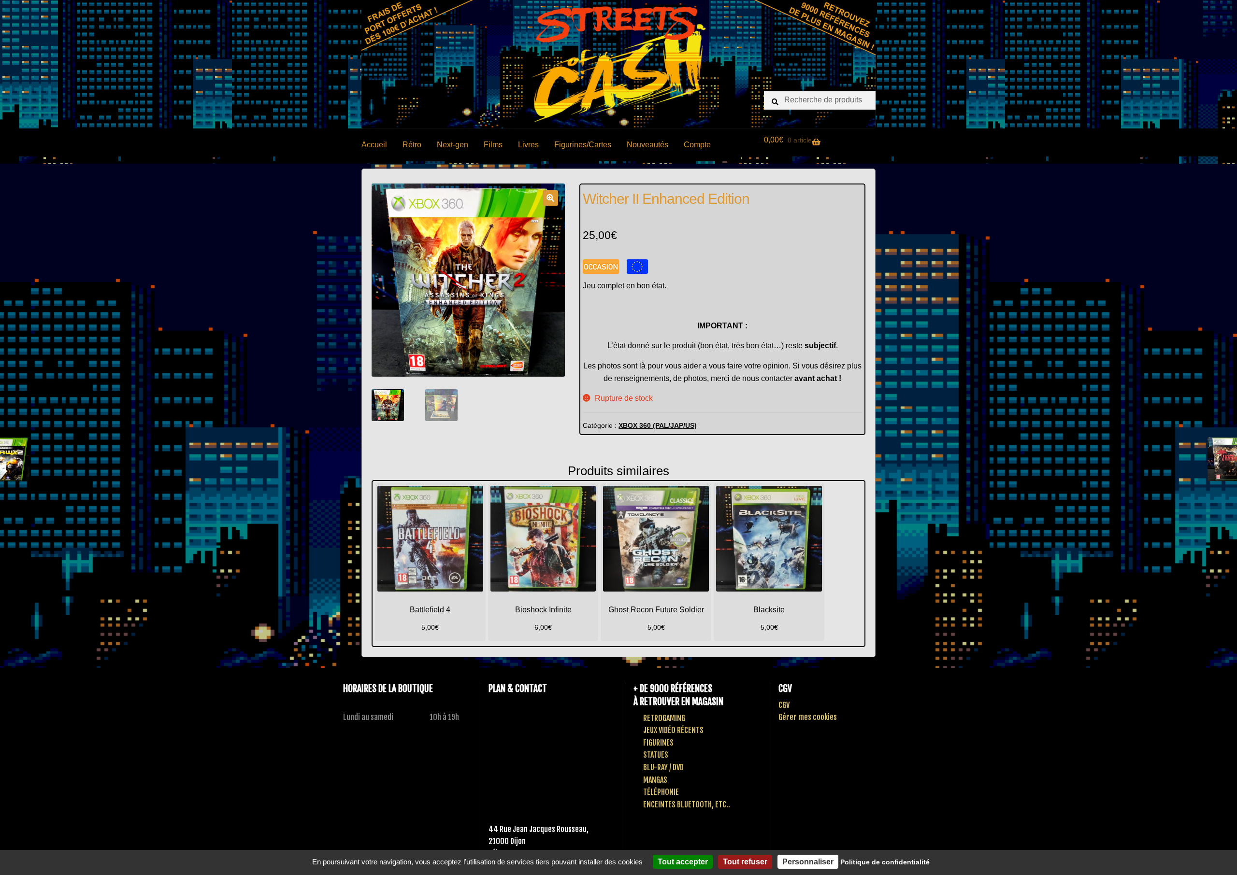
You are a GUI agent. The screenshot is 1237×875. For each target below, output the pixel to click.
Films (493, 145)
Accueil (374, 145)
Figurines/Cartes (582, 145)
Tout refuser (745, 862)
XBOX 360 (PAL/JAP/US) (657, 425)
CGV (784, 705)
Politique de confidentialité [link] (885, 862)
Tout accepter (683, 862)
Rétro (412, 145)
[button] (550, 198)
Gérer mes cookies (807, 717)
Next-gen (452, 145)
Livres (528, 145)
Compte (697, 145)
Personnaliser (808, 862)
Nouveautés (647, 145)
